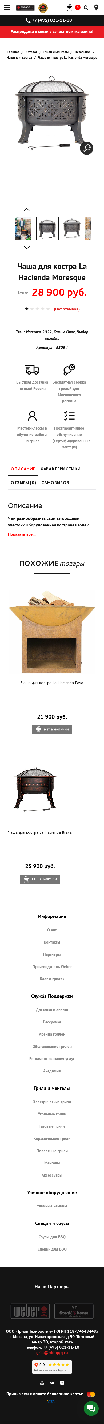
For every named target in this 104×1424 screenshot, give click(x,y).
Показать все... (22, 534)
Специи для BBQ (52, 1249)
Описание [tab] (23, 468)
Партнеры (52, 954)
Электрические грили (52, 1101)
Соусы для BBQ (52, 1236)
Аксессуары (52, 1175)
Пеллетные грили (52, 1150)
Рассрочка (52, 1021)
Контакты (52, 942)
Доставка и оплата (52, 1009)
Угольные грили (52, 1113)
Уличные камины (52, 1206)
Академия (52, 1070)
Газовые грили (52, 1126)
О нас (52, 929)
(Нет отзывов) (67, 309)
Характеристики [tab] (61, 468)
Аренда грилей (52, 1034)
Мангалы (52, 1162)
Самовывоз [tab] (55, 482)
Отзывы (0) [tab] (23, 482)
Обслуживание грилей (52, 1046)
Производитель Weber (52, 966)
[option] (23, 228)
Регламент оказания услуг (52, 1058)
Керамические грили (52, 1138)
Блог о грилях (52, 978)
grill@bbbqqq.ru (52, 1352)
